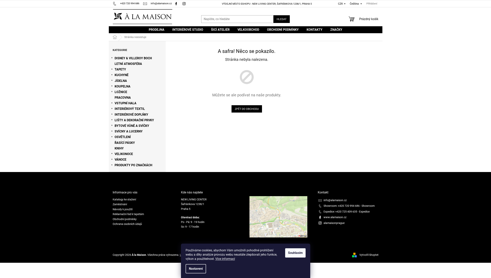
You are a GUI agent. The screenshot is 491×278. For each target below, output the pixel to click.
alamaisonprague (334, 223)
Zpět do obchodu (247, 108)
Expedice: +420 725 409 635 (340, 211)
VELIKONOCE (124, 154)
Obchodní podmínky (125, 219)
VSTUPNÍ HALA (125, 103)
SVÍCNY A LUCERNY (129, 131)
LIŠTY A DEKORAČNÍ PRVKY (134, 120)
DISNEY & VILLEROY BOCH (133, 58)
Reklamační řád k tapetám (128, 214)
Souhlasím (295, 253)
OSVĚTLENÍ (123, 137)
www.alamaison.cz (335, 217)
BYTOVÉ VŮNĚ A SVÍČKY (132, 126)
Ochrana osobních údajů (127, 223)
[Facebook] (176, 3)
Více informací (225, 259)
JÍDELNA (121, 81)
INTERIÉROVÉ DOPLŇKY (131, 114)
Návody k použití (123, 209)
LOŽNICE (121, 92)
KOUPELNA (122, 86)
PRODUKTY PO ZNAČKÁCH (133, 165)
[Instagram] (184, 3)
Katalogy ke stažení (124, 199)
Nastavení (196, 268)
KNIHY (119, 148)
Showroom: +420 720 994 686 (342, 205)
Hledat (281, 19)
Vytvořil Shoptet (369, 254)
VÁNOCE (120, 159)
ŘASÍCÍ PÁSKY (125, 143)
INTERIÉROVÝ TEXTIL (130, 109)
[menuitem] (156, 29)
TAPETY (120, 69)
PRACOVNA (123, 97)
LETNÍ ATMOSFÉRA (128, 64)
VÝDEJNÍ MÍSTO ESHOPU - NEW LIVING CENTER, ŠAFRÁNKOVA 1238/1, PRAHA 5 (267, 3)
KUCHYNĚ (121, 75)
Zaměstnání (120, 204)
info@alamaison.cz (335, 200)
